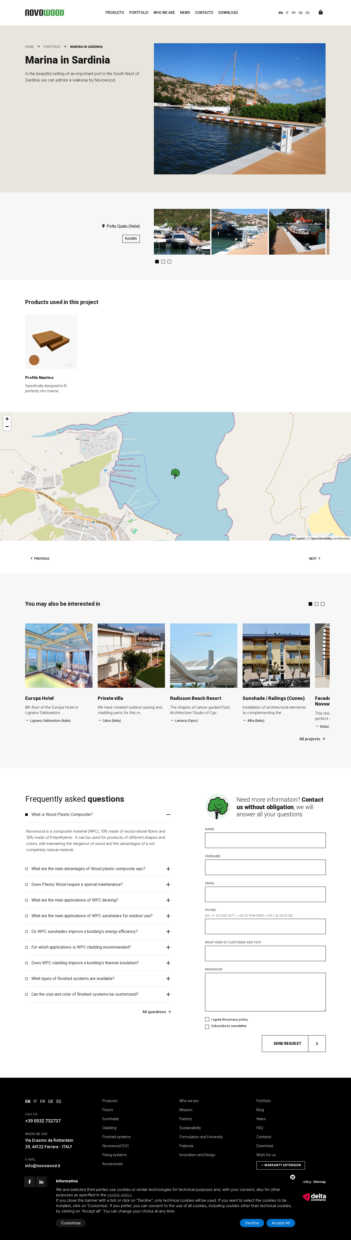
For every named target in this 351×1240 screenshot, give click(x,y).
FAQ (259, 1128)
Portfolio (139, 13)
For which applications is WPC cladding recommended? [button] (81, 947)
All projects (309, 739)
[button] (157, 261)
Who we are (164, 13)
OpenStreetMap (321, 538)
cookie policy (119, 1194)
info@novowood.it (42, 1165)
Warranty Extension (282, 1165)
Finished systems (116, 1137)
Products (115, 13)
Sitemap (319, 1182)
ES (308, 13)
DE (301, 13)
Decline (252, 1222)
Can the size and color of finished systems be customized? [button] (84, 994)
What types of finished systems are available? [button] (73, 978)
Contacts (204, 13)
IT (287, 13)
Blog (260, 1110)
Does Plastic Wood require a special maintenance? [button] (77, 884)
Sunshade (110, 1119)
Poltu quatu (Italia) (123, 226)
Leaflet (300, 538)
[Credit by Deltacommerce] (314, 1200)
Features (186, 1146)
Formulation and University (201, 1137)
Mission (185, 1110)
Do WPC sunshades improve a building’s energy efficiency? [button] (84, 931)
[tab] (98, 815)
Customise (71, 1222)
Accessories (112, 1164)
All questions (154, 1012)
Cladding (109, 1128)
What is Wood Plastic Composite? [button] (62, 814)
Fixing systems (114, 1155)
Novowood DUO (115, 1146)
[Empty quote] (321, 12)
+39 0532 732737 (43, 1120)
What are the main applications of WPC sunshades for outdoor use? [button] (92, 915)
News (185, 13)
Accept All (281, 1222)
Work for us (266, 1155)
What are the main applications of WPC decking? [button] (74, 900)
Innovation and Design (197, 1155)
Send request (287, 1043)
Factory (185, 1119)
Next (313, 558)
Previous (41, 558)
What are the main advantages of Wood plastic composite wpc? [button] (88, 868)
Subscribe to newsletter (228, 1026)
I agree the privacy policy (229, 1019)
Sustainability (190, 1128)
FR (293, 13)
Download (228, 13)
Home (29, 47)
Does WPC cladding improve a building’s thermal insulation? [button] (85, 962)
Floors (131, 238)
